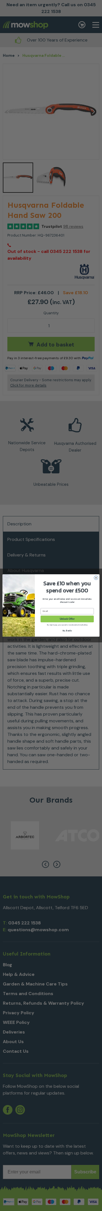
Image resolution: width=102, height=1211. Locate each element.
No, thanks (67, 630)
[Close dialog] (96, 578)
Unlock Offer (67, 619)
